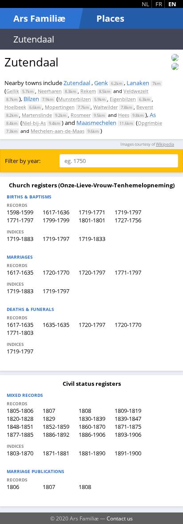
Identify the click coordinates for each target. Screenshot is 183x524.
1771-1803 (20, 333)
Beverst (144, 107)
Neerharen (50, 91)
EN (172, 4)
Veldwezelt (135, 91)
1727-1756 (128, 220)
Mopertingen (60, 107)
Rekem (88, 91)
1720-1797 (92, 272)
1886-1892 (56, 435)
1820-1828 (20, 419)
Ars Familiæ (39, 18)
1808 (85, 411)
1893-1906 (128, 435)
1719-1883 (20, 239)
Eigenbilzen (123, 99)
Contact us (120, 518)
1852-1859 (56, 427)
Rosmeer (81, 115)
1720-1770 (56, 272)
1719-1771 (92, 212)
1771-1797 (20, 220)
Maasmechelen (96, 123)
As (153, 115)
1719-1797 (128, 212)
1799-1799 (56, 220)
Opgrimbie (150, 123)
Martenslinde (37, 115)
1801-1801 (92, 220)
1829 (49, 419)
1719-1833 (92, 239)
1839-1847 (128, 419)
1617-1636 (56, 212)
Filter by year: (22, 161)
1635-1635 (56, 325)
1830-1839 (92, 419)
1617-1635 (20, 272)
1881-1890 (92, 453)
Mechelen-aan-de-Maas (57, 131)
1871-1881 (56, 453)
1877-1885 (20, 435)
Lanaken (138, 83)
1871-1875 (128, 427)
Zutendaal (77, 83)
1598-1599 (20, 212)
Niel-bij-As (34, 123)
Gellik (12, 91)
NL (145, 4)
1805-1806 (20, 411)
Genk (101, 83)
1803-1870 (20, 453)
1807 (49, 411)
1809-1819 (128, 411)
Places (110, 18)
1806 (13, 487)
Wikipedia (165, 144)
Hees (123, 115)
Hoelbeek (15, 107)
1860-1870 (92, 427)
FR (158, 4)
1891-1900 (128, 453)
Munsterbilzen (74, 99)
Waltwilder (105, 107)
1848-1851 (20, 427)
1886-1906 (92, 435)
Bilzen (31, 99)
